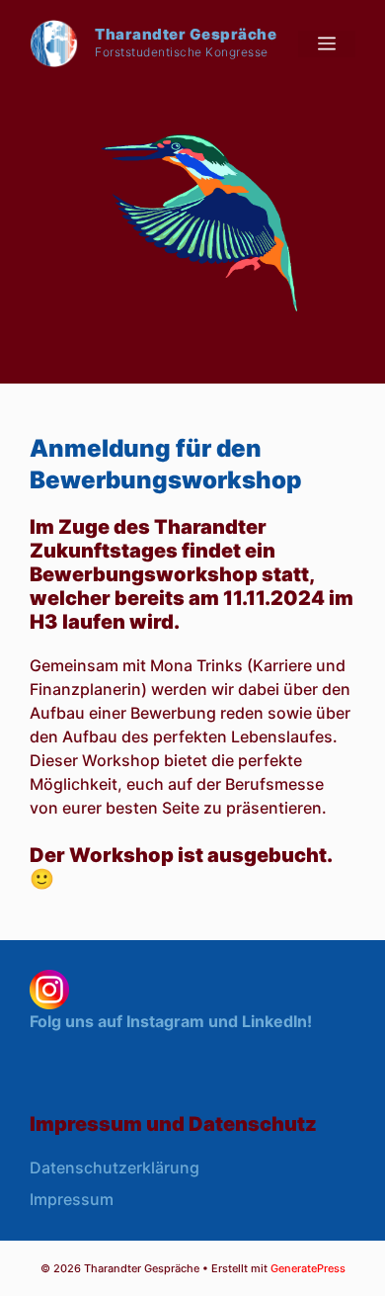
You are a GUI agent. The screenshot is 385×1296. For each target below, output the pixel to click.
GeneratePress (308, 1268)
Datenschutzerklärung (114, 1167)
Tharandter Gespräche (185, 34)
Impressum (72, 1199)
